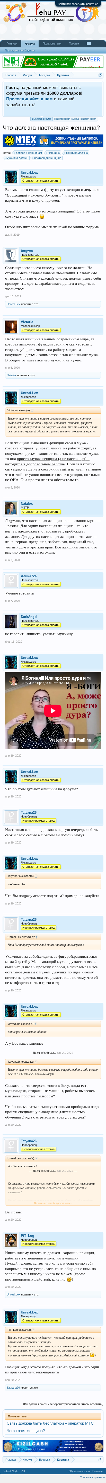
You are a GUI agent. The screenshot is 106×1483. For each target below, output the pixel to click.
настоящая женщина (47, 157)
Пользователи (52, 43)
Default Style (10, 1471)
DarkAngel (29, 617)
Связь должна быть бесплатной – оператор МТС (50, 1423)
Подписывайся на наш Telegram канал (75, 119)
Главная (12, 43)
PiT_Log (27, 1236)
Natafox (11, 375)
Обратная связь (79, 1471)
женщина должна (77, 152)
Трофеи (74, 43)
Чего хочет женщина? (26, 1431)
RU (23, 1471)
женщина (54, 152)
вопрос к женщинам (29, 152)
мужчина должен (17, 157)
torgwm (27, 251)
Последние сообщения (19, 50)
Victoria (27, 322)
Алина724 (29, 576)
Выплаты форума (41, 119)
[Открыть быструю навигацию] (100, 75)
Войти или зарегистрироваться (78, 3)
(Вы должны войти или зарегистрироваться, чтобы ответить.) (63, 1404)
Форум (30, 43)
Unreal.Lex (29, 172)
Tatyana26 (29, 812)
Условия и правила (92, 1477)
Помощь (97, 1471)
